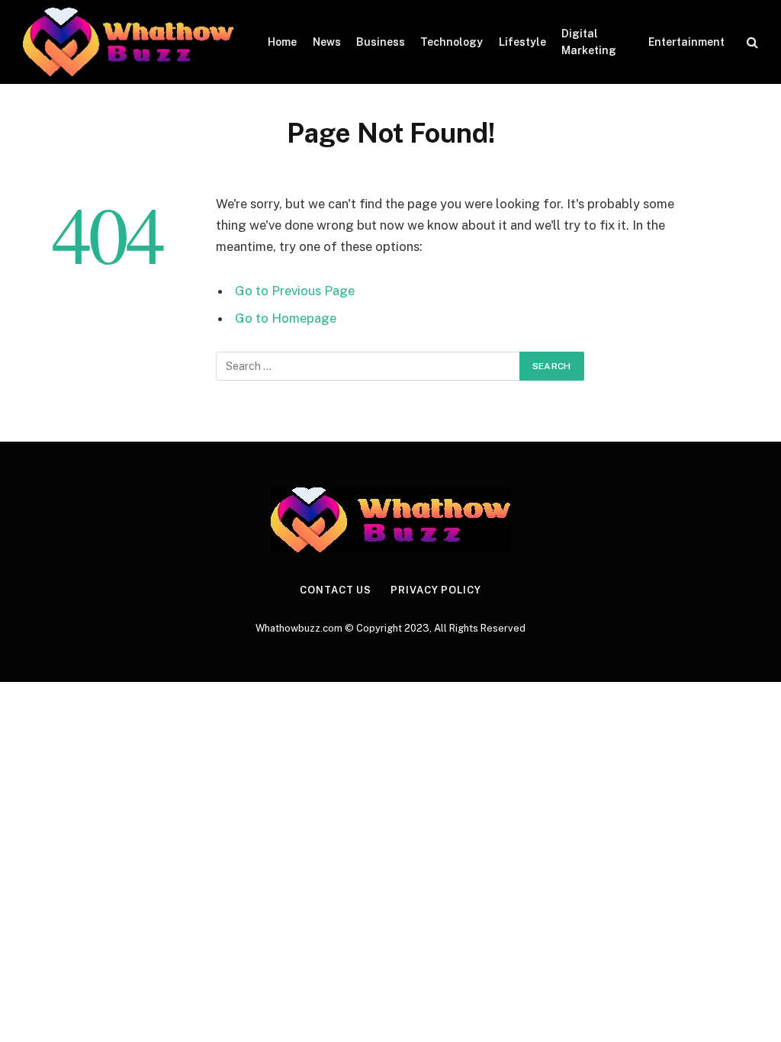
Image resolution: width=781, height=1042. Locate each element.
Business (380, 42)
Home (282, 42)
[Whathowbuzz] (128, 42)
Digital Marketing (588, 41)
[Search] (751, 42)
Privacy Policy (435, 590)
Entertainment (686, 42)
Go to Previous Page (295, 290)
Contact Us (335, 590)
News (327, 42)
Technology (451, 42)
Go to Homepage (285, 318)
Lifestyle (522, 42)
